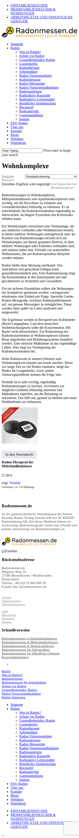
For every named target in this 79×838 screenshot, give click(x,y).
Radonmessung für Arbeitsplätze (24, 682)
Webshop (17, 799)
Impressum (8, 618)
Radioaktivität (29, 772)
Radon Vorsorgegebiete (35, 736)
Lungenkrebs (28, 724)
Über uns (17, 787)
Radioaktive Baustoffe (34, 756)
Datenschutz (9, 615)
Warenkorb (18, 803)
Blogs (15, 795)
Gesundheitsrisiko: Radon (19, 690)
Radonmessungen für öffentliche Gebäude (31, 653)
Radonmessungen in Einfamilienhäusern (29, 638)
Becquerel (26, 768)
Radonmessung (12, 678)
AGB (5, 611)
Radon (6, 671)
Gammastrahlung (31, 776)
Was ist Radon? (12, 675)
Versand (14, 483)
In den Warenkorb (19, 454)
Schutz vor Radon (14, 686)
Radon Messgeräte (32, 744)
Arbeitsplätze (28, 732)
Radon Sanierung (13, 697)
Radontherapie (29, 728)
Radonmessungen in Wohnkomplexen (28, 646)
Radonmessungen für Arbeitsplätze (26, 649)
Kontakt (16, 791)
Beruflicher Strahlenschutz (37, 764)
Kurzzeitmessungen (15, 657)
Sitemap (6, 622)
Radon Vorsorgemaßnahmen (21, 693)
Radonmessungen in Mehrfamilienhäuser (30, 642)
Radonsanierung (30, 752)
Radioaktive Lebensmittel (37, 760)
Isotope (24, 780)
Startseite (8, 176)
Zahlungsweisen (11, 600)
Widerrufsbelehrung (13, 604)
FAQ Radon (19, 784)
